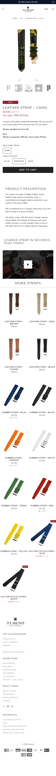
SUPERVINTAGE (9, 670)
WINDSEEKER (8, 673)
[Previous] (20, 80)
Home (15, 18)
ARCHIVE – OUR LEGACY (13, 680)
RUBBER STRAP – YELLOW (14, 551)
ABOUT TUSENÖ (9, 691)
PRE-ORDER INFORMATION (14, 726)
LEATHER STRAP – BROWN (14, 322)
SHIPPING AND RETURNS (13, 729)
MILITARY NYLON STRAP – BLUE (42, 552)
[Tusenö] (28, 9)
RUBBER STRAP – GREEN (14, 505)
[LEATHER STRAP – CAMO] (28, 50)
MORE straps (28, 283)
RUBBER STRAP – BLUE (14, 412)
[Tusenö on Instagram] (8, 706)
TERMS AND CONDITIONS (13, 733)
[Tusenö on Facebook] (4, 706)
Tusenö (31, 744)
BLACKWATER (9, 663)
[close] (53, 2)
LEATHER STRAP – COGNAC (14, 368)
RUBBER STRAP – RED (42, 505)
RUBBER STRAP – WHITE (42, 458)
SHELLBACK (8, 667)
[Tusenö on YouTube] (12, 706)
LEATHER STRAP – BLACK (42, 367)
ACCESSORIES (9, 676)
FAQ (4, 723)
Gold (30, 161)
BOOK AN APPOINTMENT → (14, 652)
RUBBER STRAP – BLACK (42, 412)
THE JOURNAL (9, 694)
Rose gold (19, 161)
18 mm (7, 150)
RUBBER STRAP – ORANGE (14, 459)
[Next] (36, 80)
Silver (7, 161)
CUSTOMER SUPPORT (12, 720)
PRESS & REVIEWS (10, 697)
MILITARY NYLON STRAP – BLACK (14, 597)
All (21, 18)
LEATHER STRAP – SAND (42, 321)
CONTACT (7, 701)
